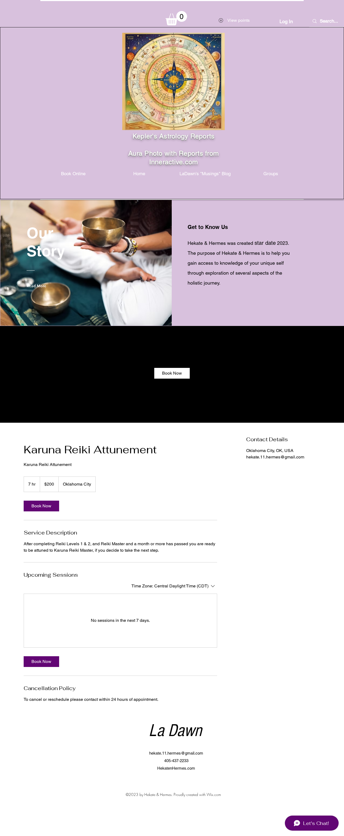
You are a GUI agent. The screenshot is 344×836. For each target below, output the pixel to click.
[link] (172, 373)
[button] (176, 18)
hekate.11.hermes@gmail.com (176, 753)
